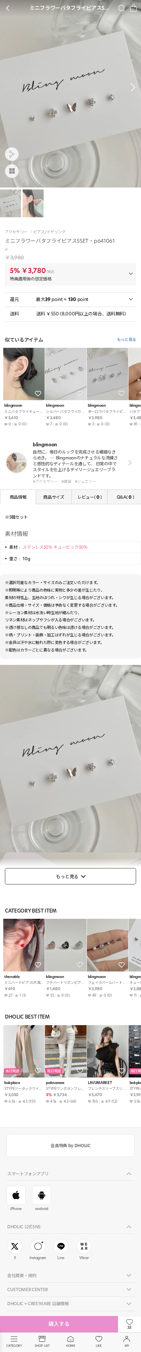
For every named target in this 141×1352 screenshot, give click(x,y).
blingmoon (13, 405)
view (128, 462)
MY (127, 1345)
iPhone (16, 1208)
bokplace (12, 1083)
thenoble (12, 977)
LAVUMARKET (100, 1083)
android (41, 1208)
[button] (131, 87)
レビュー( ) (89, 497)
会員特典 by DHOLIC (70, 1145)
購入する (59, 1324)
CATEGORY (14, 1345)
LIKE (99, 1345)
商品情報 (18, 497)
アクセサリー (16, 232)
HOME (70, 1345)
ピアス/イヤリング (49, 232)
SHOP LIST (42, 1345)
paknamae (55, 1083)
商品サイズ (53, 497)
